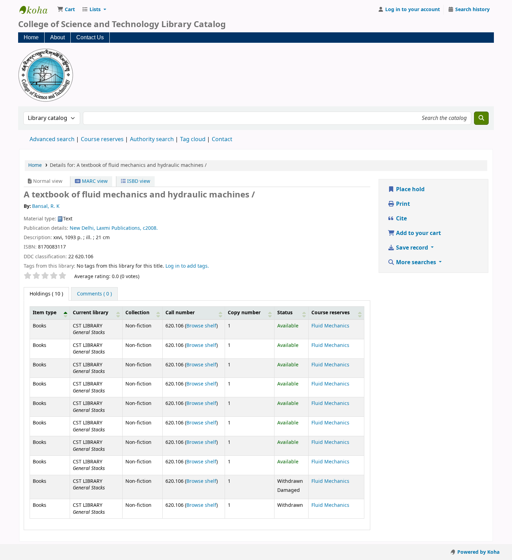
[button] (66, 9)
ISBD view (138, 181)
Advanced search (52, 139)
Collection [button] (137, 312)
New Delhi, (82, 228)
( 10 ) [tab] (46, 294)
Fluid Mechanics (330, 326)
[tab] (94, 294)
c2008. (150, 228)
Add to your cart (418, 233)
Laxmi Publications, (118, 228)
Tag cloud (192, 139)
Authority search (152, 139)
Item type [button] (44, 312)
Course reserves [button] (330, 312)
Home (31, 37)
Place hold (410, 189)
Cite (401, 218)
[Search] (481, 118)
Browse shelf (201, 326)
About (57, 37)
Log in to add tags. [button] (187, 266)
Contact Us (90, 37)
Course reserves (102, 139)
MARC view (94, 181)
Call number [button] (180, 312)
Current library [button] (90, 312)
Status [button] (285, 312)
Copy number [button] (244, 312)
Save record (412, 248)
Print (402, 204)
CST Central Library (37, 10)
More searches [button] (416, 262)
